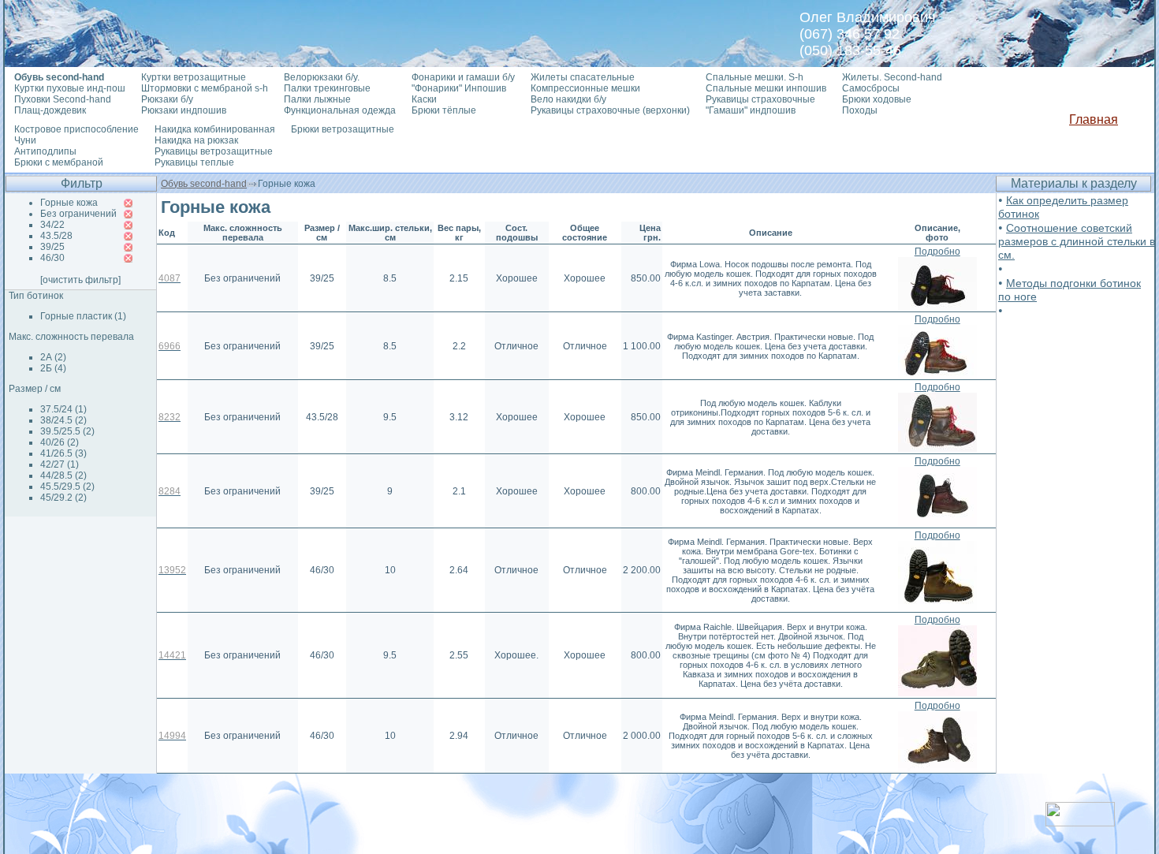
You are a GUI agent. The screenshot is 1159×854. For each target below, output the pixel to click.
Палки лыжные (317, 99)
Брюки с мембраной (58, 162)
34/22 (52, 224)
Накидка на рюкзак (196, 140)
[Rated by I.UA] (1080, 822)
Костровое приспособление (76, 129)
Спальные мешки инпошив (766, 88)
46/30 (52, 257)
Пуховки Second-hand (62, 99)
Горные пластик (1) (83, 316)
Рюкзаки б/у (167, 99)
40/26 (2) (59, 442)
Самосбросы (871, 88)
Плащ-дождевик (50, 110)
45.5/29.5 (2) (67, 486)
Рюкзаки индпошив (183, 110)
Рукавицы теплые (194, 162)
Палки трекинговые (327, 88)
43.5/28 (56, 235)
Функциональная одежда (340, 110)
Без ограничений (78, 213)
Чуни (25, 140)
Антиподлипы (45, 151)
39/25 (52, 246)
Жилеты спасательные (583, 77)
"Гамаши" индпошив (751, 110)
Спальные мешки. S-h (754, 77)
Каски (424, 99)
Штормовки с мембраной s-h (204, 88)
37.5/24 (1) (63, 409)
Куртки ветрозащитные (193, 77)
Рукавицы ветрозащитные (214, 151)
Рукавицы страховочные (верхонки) (610, 110)
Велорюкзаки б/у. (322, 77)
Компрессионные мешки (585, 88)
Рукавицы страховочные (760, 99)
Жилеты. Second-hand (892, 77)
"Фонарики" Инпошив (459, 88)
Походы (860, 110)
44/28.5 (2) (63, 475)
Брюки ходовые (876, 99)
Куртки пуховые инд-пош (69, 88)
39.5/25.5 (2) (67, 431)
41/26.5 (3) (63, 453)
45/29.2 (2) (63, 497)
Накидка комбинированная (215, 129)
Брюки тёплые (444, 110)
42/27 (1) (59, 464)
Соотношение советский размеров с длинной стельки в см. (1076, 241)
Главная (1093, 119)
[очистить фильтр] (80, 279)
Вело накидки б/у (568, 99)
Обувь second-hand (204, 183)
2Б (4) (53, 368)
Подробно (937, 251)
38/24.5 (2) (63, 420)
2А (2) (53, 357)
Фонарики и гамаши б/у (463, 77)
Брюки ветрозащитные (342, 129)
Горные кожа (69, 202)
